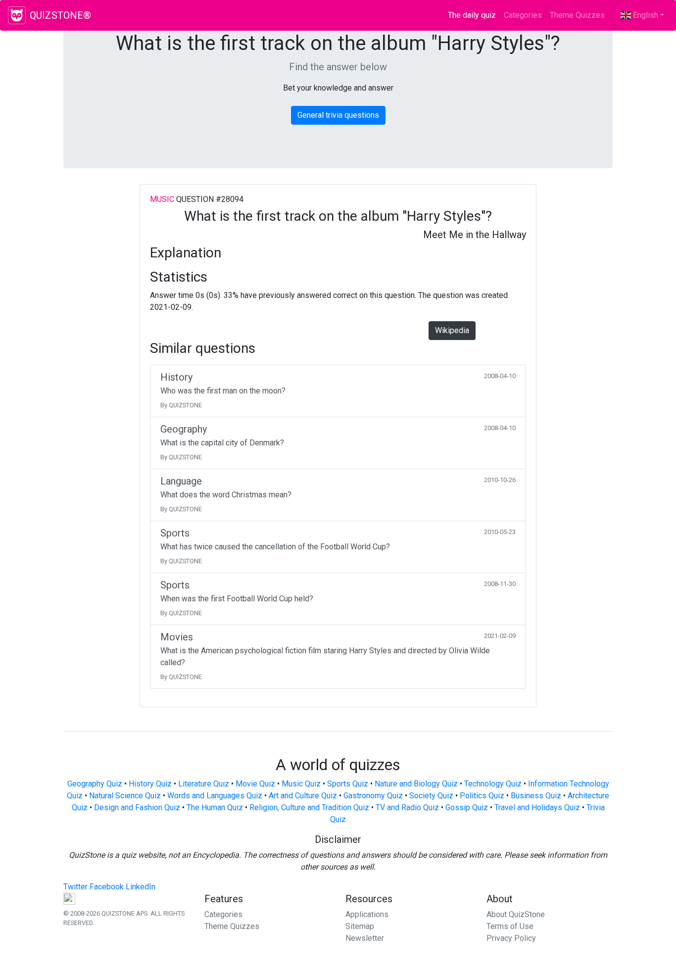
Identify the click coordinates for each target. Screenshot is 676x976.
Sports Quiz (347, 783)
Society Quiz (431, 795)
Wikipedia (452, 330)
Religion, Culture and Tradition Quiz (309, 807)
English (644, 15)
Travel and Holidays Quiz (537, 807)
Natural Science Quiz (125, 795)
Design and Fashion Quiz (137, 807)
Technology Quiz (493, 783)
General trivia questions (338, 115)
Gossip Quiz (466, 807)
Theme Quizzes (577, 15)
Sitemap (359, 926)
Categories (523, 15)
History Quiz (150, 783)
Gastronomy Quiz (373, 795)
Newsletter (364, 938)
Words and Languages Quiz (214, 795)
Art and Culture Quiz (303, 795)
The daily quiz (474, 15)
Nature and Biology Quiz (416, 783)
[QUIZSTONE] (17, 15)
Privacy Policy (511, 938)
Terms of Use (509, 926)
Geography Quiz (94, 783)
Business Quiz (536, 795)
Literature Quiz (203, 783)
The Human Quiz (215, 807)
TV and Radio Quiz (407, 807)
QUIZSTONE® (60, 15)
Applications (366, 914)
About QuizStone (515, 914)
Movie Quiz (255, 783)
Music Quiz (301, 783)
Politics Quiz (482, 795)
